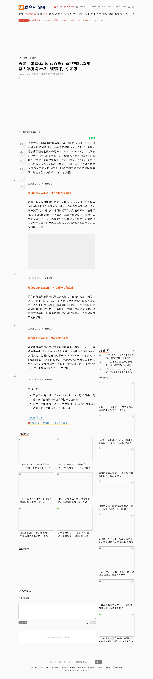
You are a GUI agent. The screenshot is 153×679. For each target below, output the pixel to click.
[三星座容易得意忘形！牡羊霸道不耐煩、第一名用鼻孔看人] (116, 591)
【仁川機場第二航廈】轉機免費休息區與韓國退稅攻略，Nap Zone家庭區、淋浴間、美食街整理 (74, 500)
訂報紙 (100, 667)
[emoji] (87, 622)
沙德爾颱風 (30, 13)
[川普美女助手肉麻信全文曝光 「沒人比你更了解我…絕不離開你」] (116, 492)
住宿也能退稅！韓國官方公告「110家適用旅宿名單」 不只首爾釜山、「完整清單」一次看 (36, 466)
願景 (112, 7)
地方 (75, 13)
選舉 (45, 13)
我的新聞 (122, 7)
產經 (81, 13)
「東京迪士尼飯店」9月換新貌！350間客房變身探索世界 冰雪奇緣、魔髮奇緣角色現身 (120, 370)
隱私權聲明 (80, 667)
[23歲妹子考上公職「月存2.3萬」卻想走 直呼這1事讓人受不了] (116, 558)
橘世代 (118, 13)
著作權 (72, 667)
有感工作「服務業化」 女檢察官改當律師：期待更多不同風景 (116, 408)
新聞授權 (55, 667)
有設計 (93, 7)
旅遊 (25, 58)
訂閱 (98, 662)
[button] (129, 6)
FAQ (42, 667)
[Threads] (22, 161)
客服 (47, 667)
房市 (93, 13)
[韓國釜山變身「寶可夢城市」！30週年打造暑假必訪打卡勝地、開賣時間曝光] (36, 519)
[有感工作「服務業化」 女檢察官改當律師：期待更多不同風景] (116, 393)
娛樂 (51, 13)
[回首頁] (35, 7)
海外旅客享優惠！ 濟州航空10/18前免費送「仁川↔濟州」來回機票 (74, 466)
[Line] (22, 152)
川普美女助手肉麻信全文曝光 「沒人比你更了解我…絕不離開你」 (116, 508)
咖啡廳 (32, 417)
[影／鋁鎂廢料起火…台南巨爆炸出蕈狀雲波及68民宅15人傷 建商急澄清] (116, 426)
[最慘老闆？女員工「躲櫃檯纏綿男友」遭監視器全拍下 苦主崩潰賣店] (116, 525)
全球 (63, 13)
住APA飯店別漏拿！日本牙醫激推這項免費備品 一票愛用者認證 (120, 356)
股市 (87, 13)
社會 (69, 13)
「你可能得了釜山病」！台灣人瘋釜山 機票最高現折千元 (36, 500)
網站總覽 (118, 667)
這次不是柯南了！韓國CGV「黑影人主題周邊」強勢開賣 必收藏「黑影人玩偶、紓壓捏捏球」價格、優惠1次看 (74, 534)
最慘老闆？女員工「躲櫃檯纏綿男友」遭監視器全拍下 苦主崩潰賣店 (116, 541)
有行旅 (103, 7)
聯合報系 (91, 667)
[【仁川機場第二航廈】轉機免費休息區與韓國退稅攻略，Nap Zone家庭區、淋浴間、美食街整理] (75, 484)
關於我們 (109, 667)
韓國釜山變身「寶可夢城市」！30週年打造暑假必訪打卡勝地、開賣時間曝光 (36, 534)
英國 (41, 417)
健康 (111, 13)
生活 (99, 13)
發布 (93, 622)
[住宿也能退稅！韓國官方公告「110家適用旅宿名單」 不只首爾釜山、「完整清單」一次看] (36, 450)
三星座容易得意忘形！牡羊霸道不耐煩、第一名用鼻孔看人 (116, 607)
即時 (21, 13)
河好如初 (82, 7)
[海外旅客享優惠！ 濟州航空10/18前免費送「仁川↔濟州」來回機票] (75, 450)
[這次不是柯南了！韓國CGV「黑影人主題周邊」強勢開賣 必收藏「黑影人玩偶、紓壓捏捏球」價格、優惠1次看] (75, 519)
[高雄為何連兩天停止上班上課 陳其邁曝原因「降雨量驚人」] (116, 459)
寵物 (105, 13)
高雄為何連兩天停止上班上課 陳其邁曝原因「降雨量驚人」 (116, 475)
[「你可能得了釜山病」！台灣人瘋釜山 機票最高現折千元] (36, 484)
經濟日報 (70, 7)
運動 (57, 13)
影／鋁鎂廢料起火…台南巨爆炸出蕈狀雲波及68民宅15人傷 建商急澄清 (116, 441)
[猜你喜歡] (133, 378)
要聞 (39, 13)
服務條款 (65, 667)
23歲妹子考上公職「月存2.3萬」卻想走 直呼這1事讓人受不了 (116, 574)
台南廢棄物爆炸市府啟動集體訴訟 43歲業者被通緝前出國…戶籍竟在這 (116, 640)
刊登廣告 (34, 667)
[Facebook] (22, 144)
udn (20, 58)
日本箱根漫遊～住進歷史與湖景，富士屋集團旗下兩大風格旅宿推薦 (120, 363)
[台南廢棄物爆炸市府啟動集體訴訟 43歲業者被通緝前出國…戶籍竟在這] (116, 625)
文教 (125, 13)
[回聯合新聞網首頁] (21, 7)
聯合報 (59, 7)
